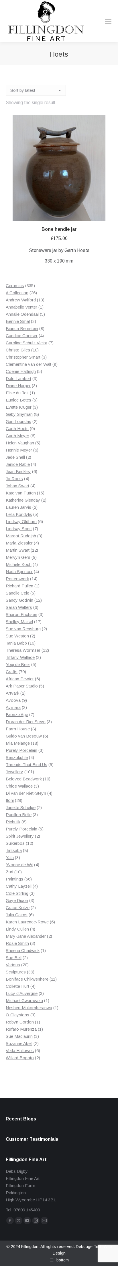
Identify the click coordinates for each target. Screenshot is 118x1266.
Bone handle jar (59, 229)
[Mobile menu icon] (108, 21)
